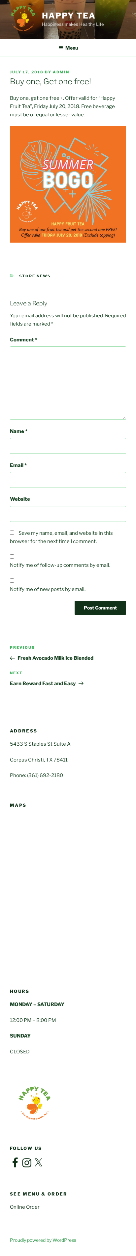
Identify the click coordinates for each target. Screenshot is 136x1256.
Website (20, 499)
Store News (35, 276)
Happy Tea (68, 15)
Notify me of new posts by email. (47, 589)
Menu (71, 48)
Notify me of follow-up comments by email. (60, 565)
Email (18, 465)
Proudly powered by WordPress (43, 1240)
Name (18, 431)
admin (61, 72)
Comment (23, 340)
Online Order (25, 1207)
